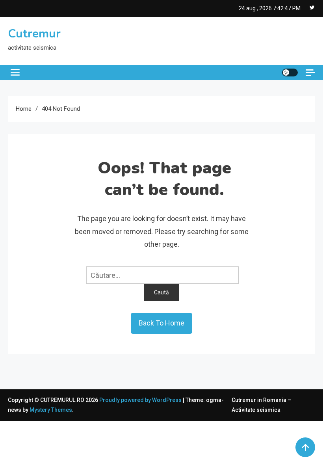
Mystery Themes (51, 410)
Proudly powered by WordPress (141, 400)
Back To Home (161, 323)
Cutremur (34, 34)
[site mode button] (290, 72)
